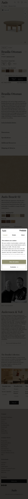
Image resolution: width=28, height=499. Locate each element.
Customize (13, 267)
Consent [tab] (5, 235)
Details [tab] (14, 235)
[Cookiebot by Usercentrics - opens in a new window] (19, 231)
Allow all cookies (14, 262)
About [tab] (23, 235)
